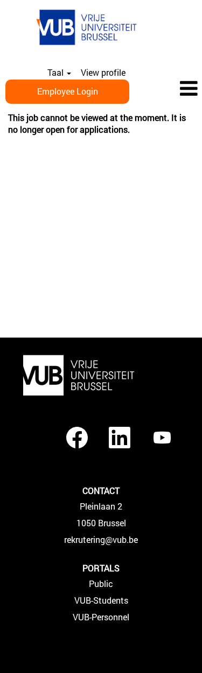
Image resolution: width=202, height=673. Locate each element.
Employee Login (67, 91)
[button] (168, 89)
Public (101, 584)
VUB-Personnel (101, 617)
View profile (103, 72)
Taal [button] (56, 72)
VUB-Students (101, 600)
